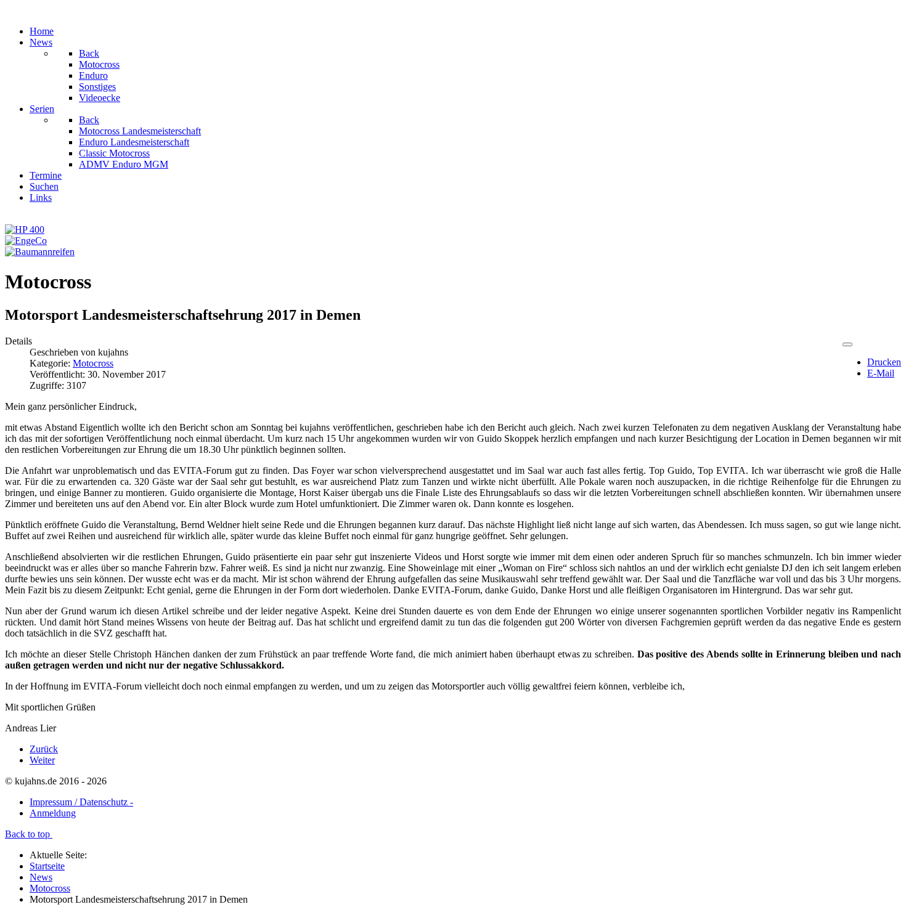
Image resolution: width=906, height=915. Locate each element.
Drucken (884, 362)
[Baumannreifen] (40, 251)
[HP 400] (24, 229)
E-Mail (880, 373)
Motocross (93, 363)
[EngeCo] (26, 240)
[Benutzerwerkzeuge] (847, 344)
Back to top (28, 834)
